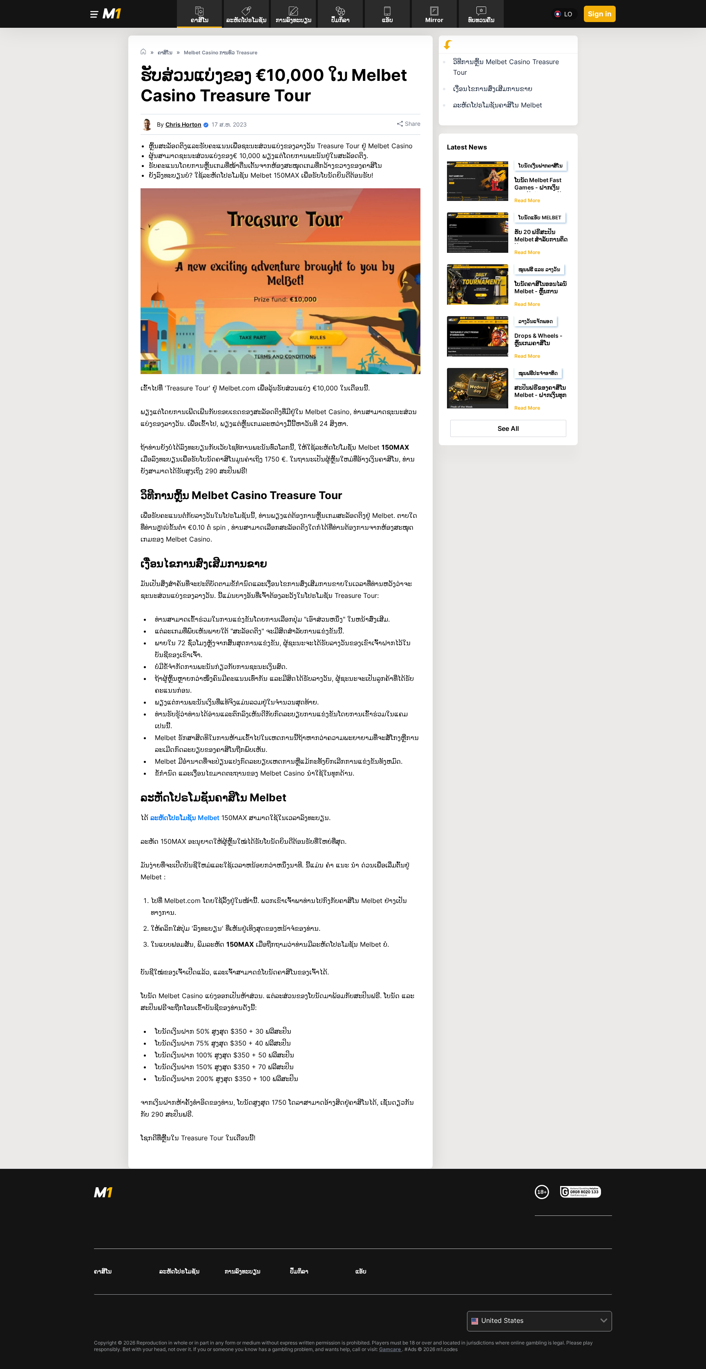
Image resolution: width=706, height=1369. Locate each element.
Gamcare (390, 1349)
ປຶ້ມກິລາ (299, 1271)
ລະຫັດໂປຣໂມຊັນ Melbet (184, 818)
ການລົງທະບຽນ (242, 1271)
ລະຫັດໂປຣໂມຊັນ (179, 1271)
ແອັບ (360, 1271)
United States (502, 1320)
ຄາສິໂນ (103, 1271)
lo (568, 14)
